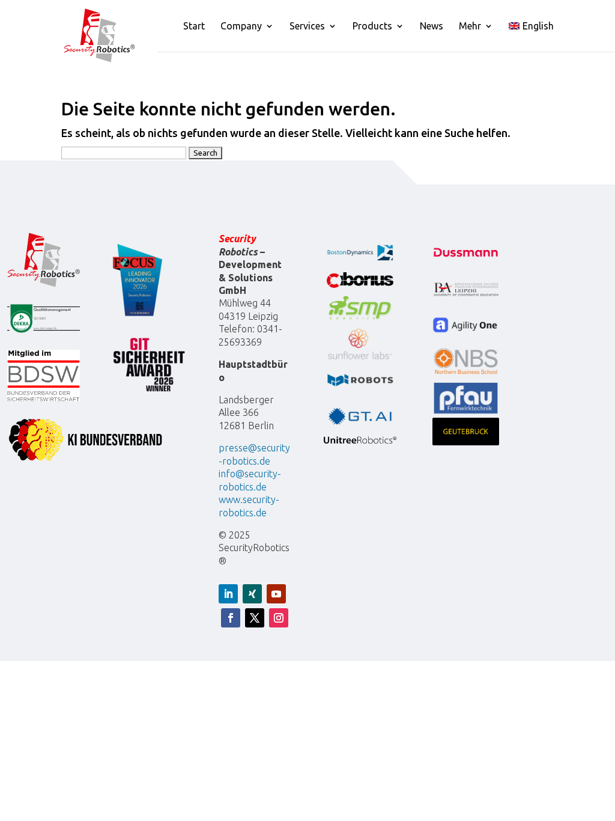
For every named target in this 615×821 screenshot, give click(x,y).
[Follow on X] (254, 617)
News (431, 26)
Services (307, 26)
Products (372, 26)
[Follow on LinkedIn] (228, 593)
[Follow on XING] (252, 593)
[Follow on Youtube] (276, 593)
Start (194, 26)
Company (241, 26)
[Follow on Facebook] (230, 617)
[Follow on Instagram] (278, 617)
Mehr (470, 26)
